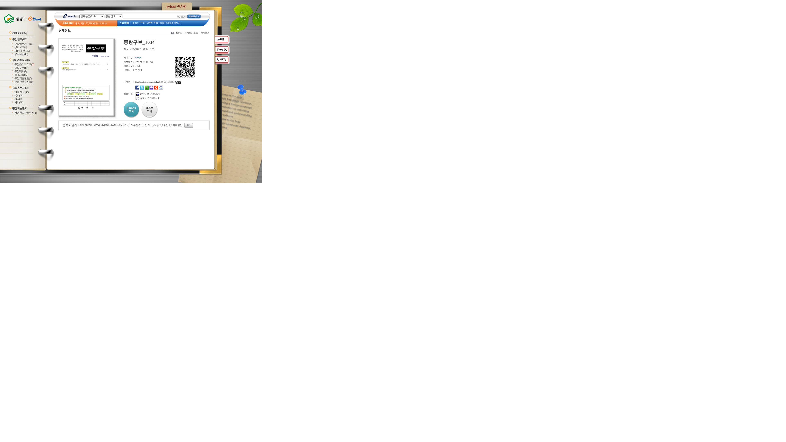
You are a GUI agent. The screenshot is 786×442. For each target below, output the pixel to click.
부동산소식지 (23, 81)
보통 (156, 125)
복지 (18, 95)
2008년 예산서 (173, 23)
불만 (165, 125)
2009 (149, 23)
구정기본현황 (23, 78)
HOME (178, 33)
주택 (156, 23)
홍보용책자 (20, 87)
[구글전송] (161, 89)
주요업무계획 (23, 43)
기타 (18, 102)
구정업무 (19, 39)
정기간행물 (20, 60)
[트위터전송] (142, 89)
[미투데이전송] (151, 89)
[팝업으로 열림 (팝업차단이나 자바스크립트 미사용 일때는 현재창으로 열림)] (86, 114)
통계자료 (21, 74)
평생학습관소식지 (25, 112)
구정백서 (20, 71)
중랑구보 (21, 67)
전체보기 (19, 33)
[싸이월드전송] (156, 89)
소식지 (135, 23)
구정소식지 (23, 64)
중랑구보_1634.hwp (150, 93)
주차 (143, 23)
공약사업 (21, 54)
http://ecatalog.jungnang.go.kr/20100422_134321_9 (155, 82)
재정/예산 (22, 50)
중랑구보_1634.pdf (149, 98)
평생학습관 (19, 108)
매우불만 (177, 125)
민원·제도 (21, 92)
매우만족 (136, 125)
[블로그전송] (147, 89)
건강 (18, 98)
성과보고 (20, 47)
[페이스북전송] (137, 89)
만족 (147, 125)
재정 (162, 23)
